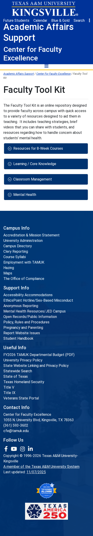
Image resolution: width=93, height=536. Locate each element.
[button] (89, 21)
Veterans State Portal (21, 398)
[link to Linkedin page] (30, 449)
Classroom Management (32, 179)
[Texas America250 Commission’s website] (46, 511)
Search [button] (79, 20)
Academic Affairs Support (18, 73)
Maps (7, 273)
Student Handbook (18, 338)
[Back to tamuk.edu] (45, 9)
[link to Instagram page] (23, 449)
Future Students (16, 20)
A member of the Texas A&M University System (41, 466)
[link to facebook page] (6, 449)
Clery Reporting (15, 251)
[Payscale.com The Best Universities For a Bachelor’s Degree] (46, 490)
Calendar (40, 20)
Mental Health (24, 194)
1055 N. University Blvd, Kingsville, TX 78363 (38, 420)
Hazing (8, 268)
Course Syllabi (14, 257)
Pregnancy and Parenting (23, 327)
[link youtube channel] (14, 449)
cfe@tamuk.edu (16, 431)
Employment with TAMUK (23, 262)
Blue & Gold (60, 20)
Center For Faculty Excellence (53, 73)
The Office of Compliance (23, 278)
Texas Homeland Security (23, 382)
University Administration (23, 240)
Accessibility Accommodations (28, 295)
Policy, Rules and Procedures (26, 322)
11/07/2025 (36, 472)
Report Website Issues (21, 333)
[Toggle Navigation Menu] (46, 66)
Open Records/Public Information (30, 317)
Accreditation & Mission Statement (31, 235)
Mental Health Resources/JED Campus (34, 311)
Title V (8, 387)
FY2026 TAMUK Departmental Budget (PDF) (38, 355)
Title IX (9, 393)
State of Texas (15, 376)
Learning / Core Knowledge (34, 164)
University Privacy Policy (22, 360)
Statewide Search (17, 371)
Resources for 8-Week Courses (38, 148)
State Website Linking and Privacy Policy (36, 365)
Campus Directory (17, 246)
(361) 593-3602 (15, 425)
